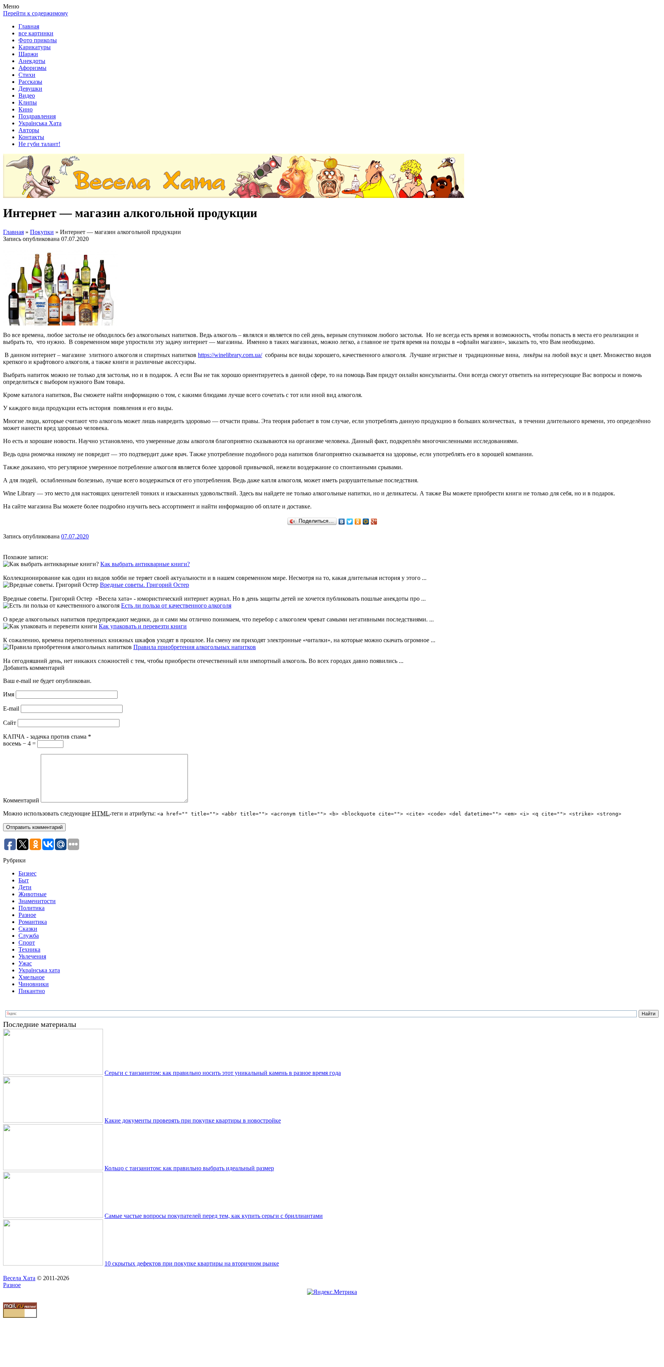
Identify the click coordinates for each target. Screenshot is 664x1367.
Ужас (25, 963)
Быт (23, 880)
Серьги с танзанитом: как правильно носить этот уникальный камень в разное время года (223, 1073)
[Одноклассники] (358, 522)
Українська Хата (39, 123)
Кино (25, 109)
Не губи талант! (39, 144)
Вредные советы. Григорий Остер (144, 584)
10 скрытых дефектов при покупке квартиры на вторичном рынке (192, 1263)
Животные (32, 894)
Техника (29, 949)
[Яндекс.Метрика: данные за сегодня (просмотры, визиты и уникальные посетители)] (332, 1292)
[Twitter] (350, 522)
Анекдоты (31, 61)
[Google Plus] (374, 522)
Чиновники (33, 984)
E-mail (11, 708)
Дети (25, 887)
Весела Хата (19, 1278)
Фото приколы (37, 40)
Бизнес (27, 873)
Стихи (26, 74)
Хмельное (31, 977)
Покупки (42, 232)
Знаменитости (37, 901)
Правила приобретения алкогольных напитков (194, 647)
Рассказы (30, 81)
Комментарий (21, 800)
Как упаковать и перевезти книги (143, 626)
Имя (8, 694)
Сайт (9, 722)
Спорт (26, 942)
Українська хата (39, 970)
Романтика (32, 922)
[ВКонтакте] (342, 522)
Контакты (31, 137)
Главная (28, 26)
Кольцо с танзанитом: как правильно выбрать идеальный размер (189, 1168)
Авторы (28, 130)
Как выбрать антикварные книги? (145, 564)
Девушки (30, 88)
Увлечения (32, 956)
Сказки (27, 928)
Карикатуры (34, 47)
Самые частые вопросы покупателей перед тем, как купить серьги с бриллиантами (214, 1216)
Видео (26, 95)
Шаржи (28, 54)
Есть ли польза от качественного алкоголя (176, 605)
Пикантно (31, 991)
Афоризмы (32, 68)
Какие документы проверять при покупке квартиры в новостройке (193, 1120)
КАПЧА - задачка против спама (47, 736)
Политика (31, 908)
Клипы (27, 102)
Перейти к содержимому (35, 13)
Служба (28, 935)
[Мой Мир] (366, 522)
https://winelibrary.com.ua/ (230, 355)
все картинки (35, 33)
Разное (27, 915)
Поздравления (37, 116)
